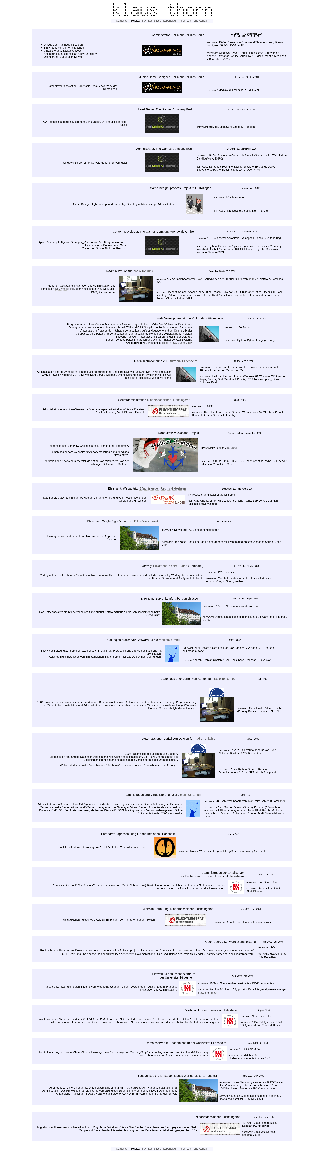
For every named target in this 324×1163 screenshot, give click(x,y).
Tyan (199, 278)
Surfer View (185, 342)
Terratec (253, 278)
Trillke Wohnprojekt (146, 521)
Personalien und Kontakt (193, 20)
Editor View (169, 342)
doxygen (188, 950)
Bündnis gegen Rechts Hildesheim (162, 488)
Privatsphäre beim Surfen (170, 566)
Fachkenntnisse (151, 20)
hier (128, 575)
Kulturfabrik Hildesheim (181, 361)
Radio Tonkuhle (143, 271)
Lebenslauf (170, 20)
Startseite (121, 20)
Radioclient (241, 295)
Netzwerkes (62, 288)
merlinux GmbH (169, 640)
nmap (213, 992)
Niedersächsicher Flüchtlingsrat (168, 400)
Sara (201, 992)
